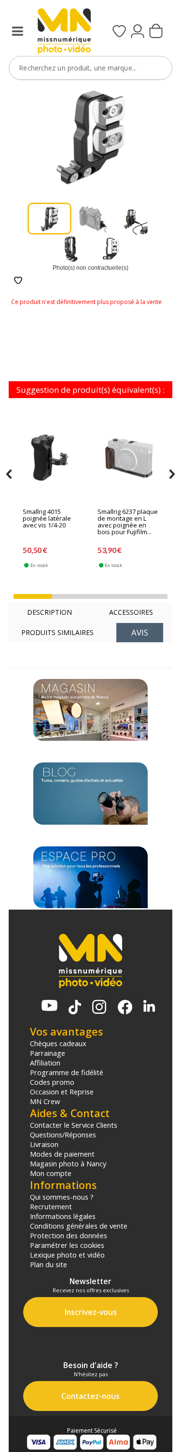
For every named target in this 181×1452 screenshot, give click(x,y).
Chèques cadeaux (58, 1043)
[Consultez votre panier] (156, 32)
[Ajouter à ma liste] (18, 281)
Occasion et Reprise (62, 1091)
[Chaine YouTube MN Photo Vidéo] (49, 1006)
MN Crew (45, 1101)
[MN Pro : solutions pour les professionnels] (90, 877)
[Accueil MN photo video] (63, 32)
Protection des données (68, 1235)
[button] (33, 596)
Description (49, 612)
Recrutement (51, 1206)
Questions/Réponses (63, 1134)
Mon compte (50, 1173)
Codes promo (52, 1082)
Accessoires (131, 612)
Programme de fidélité (66, 1072)
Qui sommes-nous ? (62, 1197)
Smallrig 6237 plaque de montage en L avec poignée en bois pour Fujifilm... (127, 522)
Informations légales (63, 1216)
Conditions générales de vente (78, 1226)
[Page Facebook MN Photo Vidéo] (125, 1008)
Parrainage (47, 1053)
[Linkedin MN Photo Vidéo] (149, 1007)
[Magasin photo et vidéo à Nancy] (90, 710)
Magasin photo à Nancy (68, 1163)
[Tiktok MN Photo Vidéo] (75, 1008)
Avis (139, 632)
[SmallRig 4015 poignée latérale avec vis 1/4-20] (54, 460)
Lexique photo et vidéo (67, 1254)
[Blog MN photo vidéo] (90, 793)
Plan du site (48, 1264)
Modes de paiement (62, 1154)
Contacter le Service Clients (73, 1125)
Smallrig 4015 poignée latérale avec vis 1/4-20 (47, 518)
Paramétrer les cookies (67, 1245)
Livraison (44, 1144)
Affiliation (45, 1062)
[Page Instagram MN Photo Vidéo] (99, 1008)
